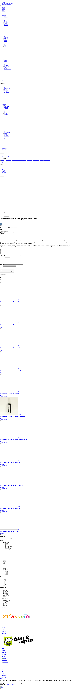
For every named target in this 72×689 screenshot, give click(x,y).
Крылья (5, 112)
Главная (3, 7)
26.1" (4, 559)
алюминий (6, 602)
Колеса (5, 63)
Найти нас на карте (3, 678)
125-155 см (5, 572)
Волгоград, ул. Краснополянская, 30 (8, 3)
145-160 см (5, 574)
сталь (5, 605)
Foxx (4, 596)
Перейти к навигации (4, 0)
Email (1, 267)
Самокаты (6, 24)
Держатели (6, 38)
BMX (5, 16)
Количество (2, 232)
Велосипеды (4, 9)
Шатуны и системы (7, 69)
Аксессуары (4, 104)
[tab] (37, 235)
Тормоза (5, 68)
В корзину (2, 233)
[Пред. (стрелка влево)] (0, 686)
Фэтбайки (6, 25)
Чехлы (5, 47)
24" (4, 582)
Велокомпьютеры (7, 36)
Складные (6, 23)
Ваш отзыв (2, 264)
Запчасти (3, 11)
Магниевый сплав (7, 600)
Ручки (5, 45)
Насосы (5, 43)
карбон (5, 603)
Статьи (3, 171)
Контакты (4, 12)
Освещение (6, 44)
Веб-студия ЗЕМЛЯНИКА (9, 684)
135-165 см (5, 573)
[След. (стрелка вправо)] (1, 686)
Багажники (6, 35)
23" (4, 581)
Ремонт (3, 10)
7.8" (4, 584)
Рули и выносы (6, 66)
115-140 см (5, 570)
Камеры (5, 131)
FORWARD (6, 595)
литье (4, 604)
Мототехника (4, 148)
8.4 (4, 585)
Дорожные (6, 20)
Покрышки (6, 65)
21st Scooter (5, 590)
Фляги (5, 46)
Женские (5, 21)
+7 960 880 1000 (5, 2)
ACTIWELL (5, 591)
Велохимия (6, 60)
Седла (5, 67)
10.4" (4, 579)
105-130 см (5, 569)
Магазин (3, 8)
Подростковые (6, 22)
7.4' (4, 583)
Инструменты (6, 111)
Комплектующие (7, 132)
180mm (5, 557)
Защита (5, 40)
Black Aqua (5, 593)
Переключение (6, 64)
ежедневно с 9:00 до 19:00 (6, 4)
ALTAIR (5, 592)
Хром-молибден (6, 601)
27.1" (4, 561)
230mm (5, 558)
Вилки (5, 61)
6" (4, 563)
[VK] (36, 224)
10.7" (4, 580)
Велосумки (6, 37)
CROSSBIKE (6, 594)
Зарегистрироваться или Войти (7, 80)
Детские (5, 19)
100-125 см (5, 568)
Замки (5, 39)
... (2, 13)
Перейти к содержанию (12, 0)
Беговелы (5, 17)
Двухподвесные (7, 88)
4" (4, 562)
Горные (5, 18)
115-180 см (5, 571)
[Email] (36, 225)
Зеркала (5, 41)
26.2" (4, 560)
